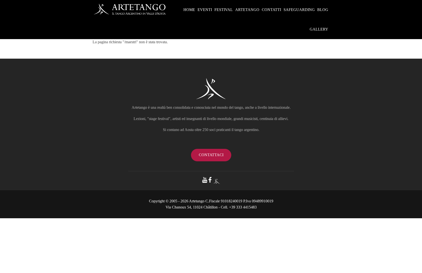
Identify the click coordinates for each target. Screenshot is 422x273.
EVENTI (205, 10)
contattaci (211, 155)
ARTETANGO (247, 10)
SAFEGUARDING (299, 10)
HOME (189, 10)
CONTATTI (271, 10)
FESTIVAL (223, 10)
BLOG (322, 10)
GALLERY (319, 29)
